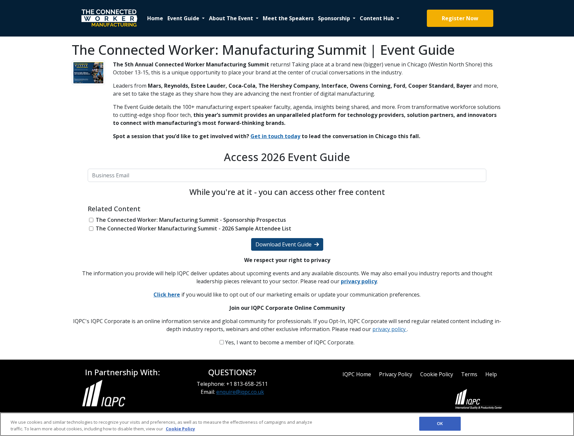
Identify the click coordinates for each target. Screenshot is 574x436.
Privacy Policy (395, 374)
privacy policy (389, 329)
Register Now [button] (460, 18)
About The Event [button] (231, 18)
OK (440, 423)
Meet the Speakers (288, 18)
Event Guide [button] (184, 18)
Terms (469, 374)
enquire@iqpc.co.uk (240, 391)
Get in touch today (275, 136)
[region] (287, 424)
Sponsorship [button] (334, 18)
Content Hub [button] (377, 18)
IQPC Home (356, 374)
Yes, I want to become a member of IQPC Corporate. (289, 342)
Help (491, 374)
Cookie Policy (436, 374)
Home (155, 18)
